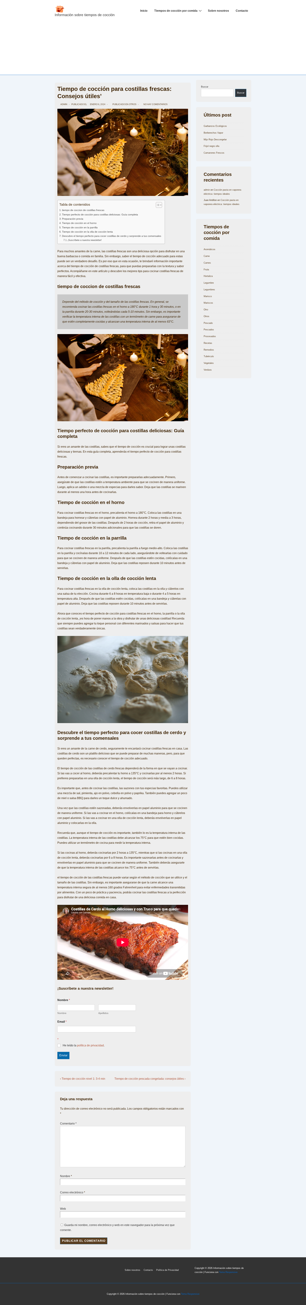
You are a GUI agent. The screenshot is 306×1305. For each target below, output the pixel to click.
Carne (207, 256)
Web (63, 1208)
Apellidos (103, 1013)
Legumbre (209, 282)
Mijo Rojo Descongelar (215, 139)
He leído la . (83, 1045)
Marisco (208, 296)
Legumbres (209, 289)
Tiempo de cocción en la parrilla (80, 227)
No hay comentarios (155, 104)
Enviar (63, 1055)
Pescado (208, 323)
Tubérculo (209, 356)
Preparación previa (72, 218)
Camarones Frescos (214, 152)
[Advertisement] (153, 48)
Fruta (206, 269)
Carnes (207, 262)
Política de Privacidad (167, 1270)
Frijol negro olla (211, 146)
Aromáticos (209, 249)
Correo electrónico (71, 1192)
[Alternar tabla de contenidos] (157, 205)
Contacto (242, 10)
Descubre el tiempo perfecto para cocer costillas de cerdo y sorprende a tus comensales (111, 236)
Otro (206, 309)
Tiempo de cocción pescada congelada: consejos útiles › (149, 1078)
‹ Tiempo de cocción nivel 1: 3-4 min (82, 1078)
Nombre (61, 1013)
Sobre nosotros (218, 10)
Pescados (209, 329)
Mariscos (208, 302)
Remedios (209, 349)
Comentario (68, 1123)
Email (62, 1021)
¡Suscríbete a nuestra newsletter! (85, 240)
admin (207, 189)
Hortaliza (208, 276)
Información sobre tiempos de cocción (85, 15)
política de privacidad (90, 1045)
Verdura (207, 369)
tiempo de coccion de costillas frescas (83, 210)
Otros (132, 104)
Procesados (210, 336)
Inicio (144, 10)
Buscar (204, 86)
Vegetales (209, 363)
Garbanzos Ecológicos (215, 126)
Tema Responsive (228, 1272)
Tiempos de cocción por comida (175, 10)
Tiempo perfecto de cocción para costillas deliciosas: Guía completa (100, 214)
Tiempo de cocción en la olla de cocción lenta (87, 231)
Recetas (208, 343)
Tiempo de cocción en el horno (79, 223)
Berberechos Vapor (213, 132)
